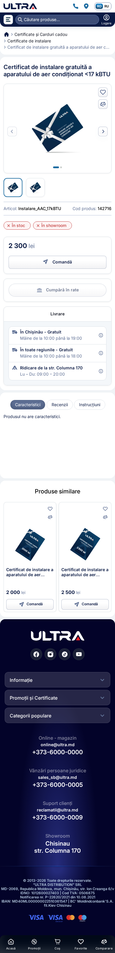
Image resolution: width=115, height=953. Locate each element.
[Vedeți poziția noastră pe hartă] (86, 6)
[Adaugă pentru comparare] (103, 104)
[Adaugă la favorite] (103, 92)
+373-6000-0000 (57, 752)
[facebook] (36, 654)
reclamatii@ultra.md (57, 810)
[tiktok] (64, 654)
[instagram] (50, 654)
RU (106, 6)
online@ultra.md (58, 744)
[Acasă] (20, 6)
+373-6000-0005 (57, 785)
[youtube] (79, 654)
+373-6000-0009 (57, 817)
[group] (27, 405)
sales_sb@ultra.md (57, 777)
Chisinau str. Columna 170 (57, 847)
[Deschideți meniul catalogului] (8, 19)
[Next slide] (103, 131)
